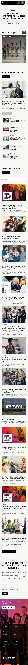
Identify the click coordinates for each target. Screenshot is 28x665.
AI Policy (21, 653)
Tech (14, 636)
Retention (5, 646)
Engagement (5, 641)
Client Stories (16, 641)
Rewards (4, 632)
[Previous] (23, 32)
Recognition (5, 629)
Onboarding (5, 643)
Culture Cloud (5, 628)
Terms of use (17, 653)
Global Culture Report (18, 643)
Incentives (5, 636)
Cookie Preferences (6, 653)
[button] (22, 2)
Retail (15, 634)
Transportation (16, 629)
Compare (15, 644)
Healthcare (16, 628)
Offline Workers (6, 647)
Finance (15, 631)
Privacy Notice (12, 653)
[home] (6, 3)
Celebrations (5, 631)
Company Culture (6, 644)
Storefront (5, 634)
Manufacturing (16, 632)
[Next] (25, 32)
